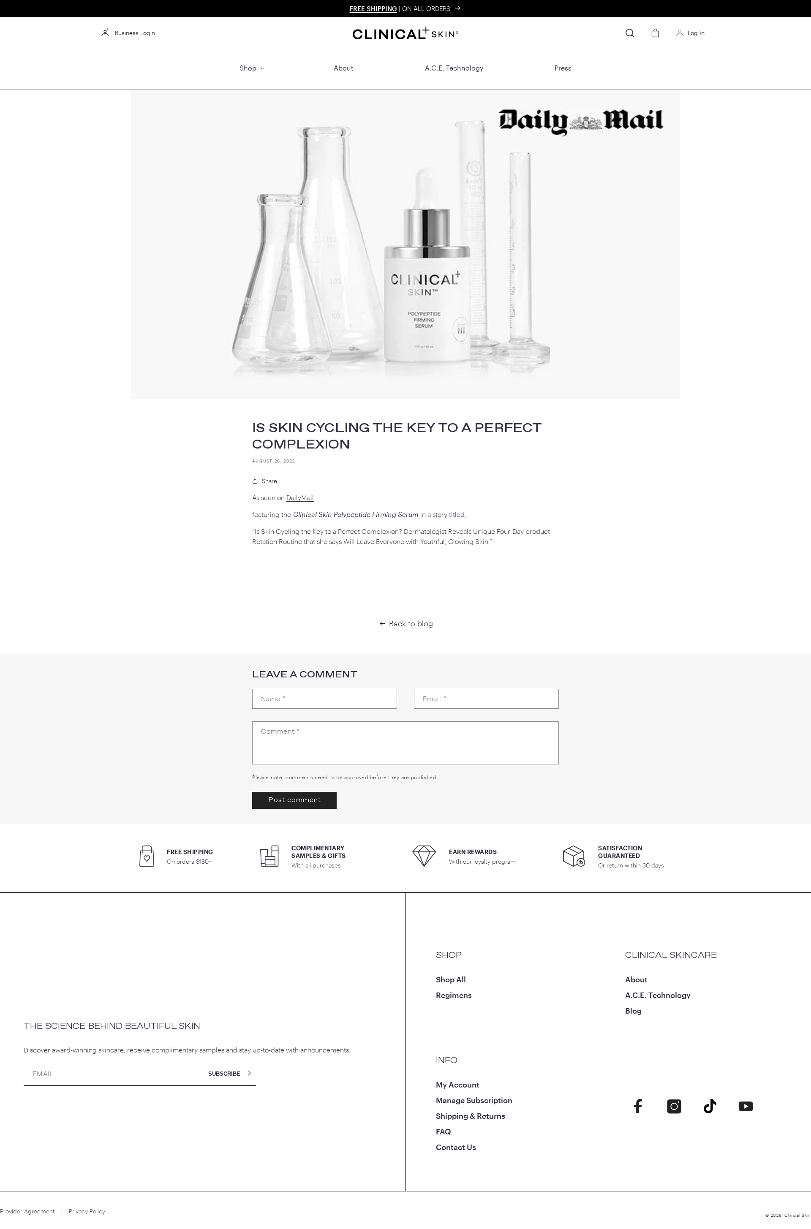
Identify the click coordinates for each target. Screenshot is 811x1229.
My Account (457, 1084)
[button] (251, 68)
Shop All (451, 979)
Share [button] (269, 480)
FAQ (443, 1131)
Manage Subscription (474, 1100)
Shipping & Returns (470, 1115)
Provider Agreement (27, 1211)
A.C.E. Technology (658, 995)
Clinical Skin (797, 1215)
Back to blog (411, 623)
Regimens (454, 995)
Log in (696, 32)
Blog (633, 1010)
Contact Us (456, 1147)
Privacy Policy (87, 1211)
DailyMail (300, 497)
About (636, 979)
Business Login (135, 32)
